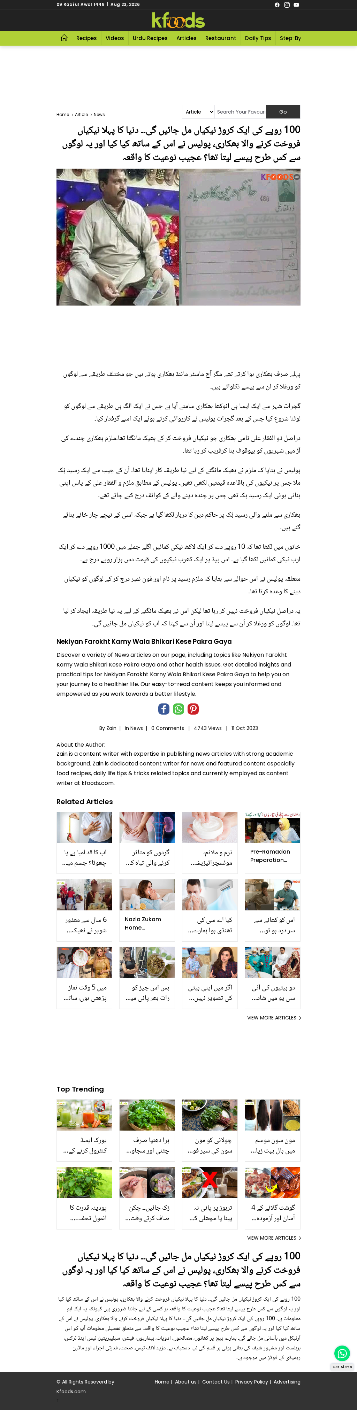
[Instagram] (286, 4)
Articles (186, 38)
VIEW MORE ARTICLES (271, 1017)
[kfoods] (178, 20)
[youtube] (296, 4)
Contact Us (216, 1381)
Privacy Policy (251, 1381)
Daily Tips (258, 38)
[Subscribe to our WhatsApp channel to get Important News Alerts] (342, 1353)
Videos (115, 38)
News (136, 728)
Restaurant (220, 38)
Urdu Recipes (150, 38)
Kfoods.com (71, 1391)
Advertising (287, 1381)
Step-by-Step (298, 38)
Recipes (86, 38)
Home (162, 1381)
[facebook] (277, 4)
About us (186, 1381)
